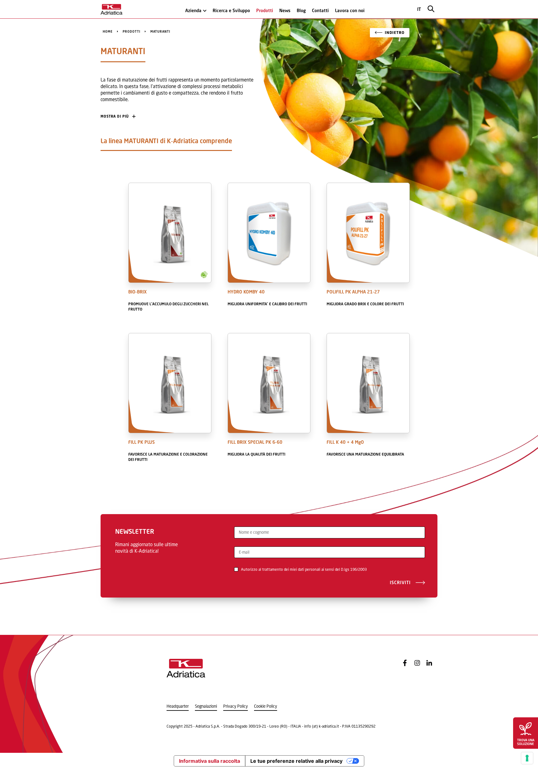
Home (108, 31)
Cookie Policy (265, 706)
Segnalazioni (206, 706)
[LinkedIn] (429, 663)
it (419, 9)
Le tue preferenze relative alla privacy (296, 761)
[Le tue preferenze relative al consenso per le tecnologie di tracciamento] (527, 758)
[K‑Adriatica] (111, 9)
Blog (301, 10)
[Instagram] (417, 663)
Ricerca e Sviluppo (231, 10)
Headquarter (178, 706)
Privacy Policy (235, 706)
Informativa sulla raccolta (209, 761)
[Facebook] (405, 663)
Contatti (320, 10)
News (284, 10)
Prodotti (264, 10)
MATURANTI (160, 31)
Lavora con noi (350, 10)
